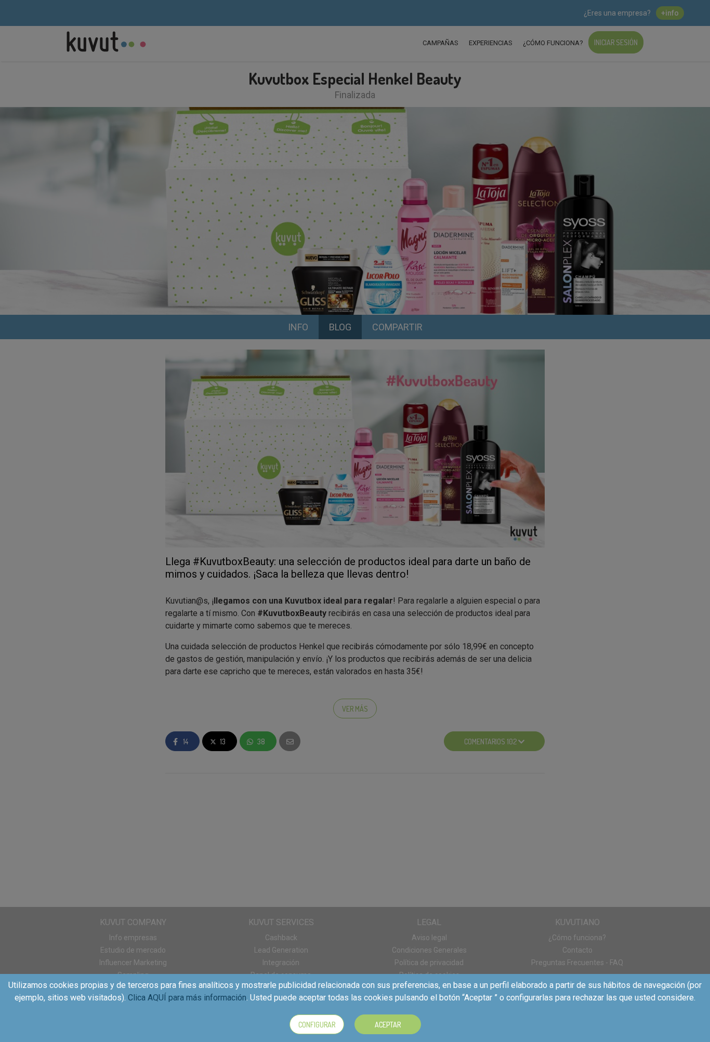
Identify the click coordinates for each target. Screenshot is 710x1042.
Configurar (316, 1024)
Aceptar (388, 1024)
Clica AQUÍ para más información (187, 998)
